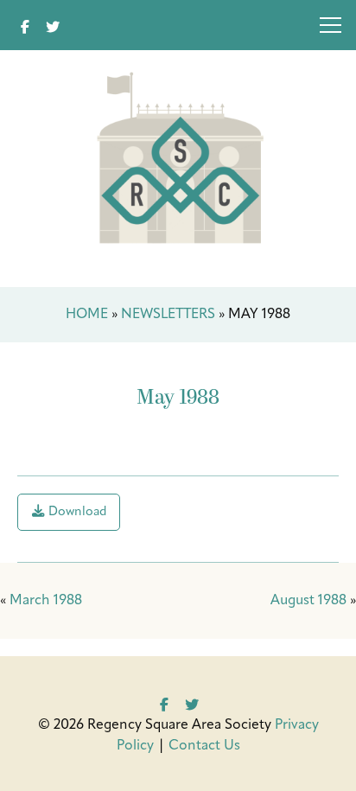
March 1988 (46, 601)
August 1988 (308, 601)
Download (76, 512)
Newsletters (168, 315)
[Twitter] (52, 25)
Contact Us (204, 746)
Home (87, 315)
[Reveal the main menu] (330, 28)
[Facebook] (25, 25)
